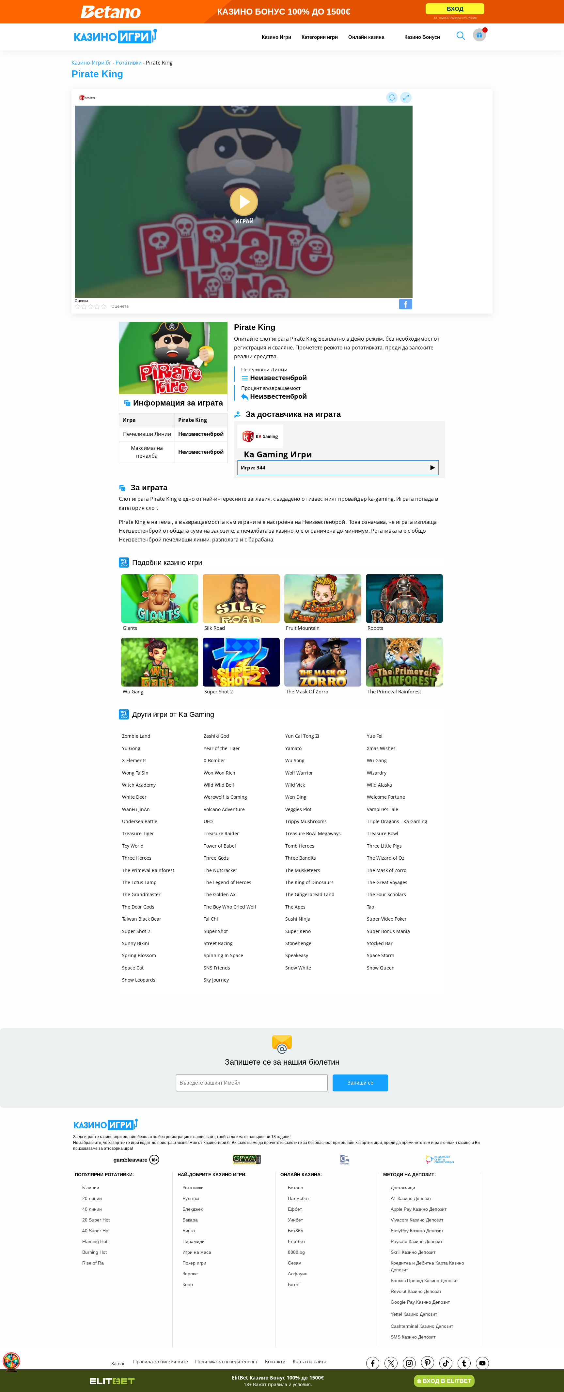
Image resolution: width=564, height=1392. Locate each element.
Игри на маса (196, 1252)
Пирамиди (193, 1241)
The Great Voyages (387, 882)
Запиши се (360, 1083)
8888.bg (296, 1252)
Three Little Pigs (384, 846)
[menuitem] (276, 37)
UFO (208, 821)
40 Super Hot (96, 1230)
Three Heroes (136, 858)
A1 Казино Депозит (411, 1198)
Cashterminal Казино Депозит (422, 1326)
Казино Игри (276, 37)
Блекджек (192, 1209)
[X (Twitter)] (391, 1363)
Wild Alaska (379, 785)
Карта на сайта (309, 1361)
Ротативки (129, 62)
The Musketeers (302, 870)
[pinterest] (427, 1362)
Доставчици (403, 1187)
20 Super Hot (96, 1219)
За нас (118, 1363)
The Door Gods (138, 907)
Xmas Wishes (381, 748)
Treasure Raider (221, 833)
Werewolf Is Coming (225, 797)
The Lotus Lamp (139, 882)
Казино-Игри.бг (91, 62)
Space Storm (380, 955)
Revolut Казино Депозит (416, 1291)
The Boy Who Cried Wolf (230, 907)
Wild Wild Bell (219, 785)
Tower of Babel (220, 846)
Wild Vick (295, 785)
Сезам (295, 1263)
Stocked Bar (380, 943)
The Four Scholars (386, 894)
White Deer (134, 797)
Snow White (298, 968)
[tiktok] (445, 1363)
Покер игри (194, 1263)
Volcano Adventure (224, 809)
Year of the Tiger (222, 748)
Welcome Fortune (386, 797)
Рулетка (190, 1198)
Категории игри (320, 37)
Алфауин (297, 1273)
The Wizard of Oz (385, 858)
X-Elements (134, 760)
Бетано (295, 1187)
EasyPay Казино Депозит (417, 1230)
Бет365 (295, 1230)
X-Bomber (214, 760)
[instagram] (409, 1363)
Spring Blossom (139, 955)
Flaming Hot (94, 1241)
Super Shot (216, 931)
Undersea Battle (139, 821)
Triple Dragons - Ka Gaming (397, 821)
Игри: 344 (253, 467)
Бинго (188, 1230)
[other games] (159, 598)
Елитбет (296, 1241)
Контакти (275, 1361)
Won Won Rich (219, 773)
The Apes (295, 907)
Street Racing (218, 943)
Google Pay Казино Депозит (420, 1302)
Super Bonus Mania (388, 931)
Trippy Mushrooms (306, 821)
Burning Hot (94, 1252)
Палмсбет (298, 1198)
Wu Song (295, 760)
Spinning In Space (223, 955)
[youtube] (482, 1363)
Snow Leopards (138, 980)
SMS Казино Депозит (413, 1337)
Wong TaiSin (135, 773)
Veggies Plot (298, 809)
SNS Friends (217, 968)
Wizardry (376, 773)
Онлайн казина (366, 37)
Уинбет (295, 1219)
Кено (187, 1284)
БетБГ (294, 1284)
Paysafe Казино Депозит (416, 1241)
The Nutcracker (220, 870)
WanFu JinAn (136, 809)
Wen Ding (295, 797)
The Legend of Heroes (227, 882)
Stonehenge (298, 943)
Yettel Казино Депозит (414, 1314)
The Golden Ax (219, 894)
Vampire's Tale (382, 809)
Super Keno (298, 931)
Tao (370, 907)
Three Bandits (300, 858)
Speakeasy (296, 955)
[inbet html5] (282, 11)
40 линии (92, 1209)
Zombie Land (136, 736)
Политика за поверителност (226, 1361)
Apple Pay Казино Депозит (418, 1209)
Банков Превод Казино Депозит (424, 1280)
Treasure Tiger (138, 833)
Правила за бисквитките (160, 1361)
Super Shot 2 (136, 931)
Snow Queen (381, 968)
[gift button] (479, 34)
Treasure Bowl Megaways (313, 833)
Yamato (293, 748)
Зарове (190, 1273)
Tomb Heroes (299, 846)
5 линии (90, 1187)
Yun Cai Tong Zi (302, 736)
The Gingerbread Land (310, 894)
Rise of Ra (93, 1263)
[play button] (243, 201)
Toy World (133, 846)
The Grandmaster (141, 894)
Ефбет (295, 1209)
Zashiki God (216, 736)
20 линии (92, 1198)
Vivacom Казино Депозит (417, 1219)
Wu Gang (377, 760)
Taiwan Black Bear (141, 919)
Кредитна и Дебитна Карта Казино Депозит (427, 1266)
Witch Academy (139, 785)
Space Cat (133, 968)
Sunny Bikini (135, 943)
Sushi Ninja (297, 919)
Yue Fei (375, 736)
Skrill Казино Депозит (413, 1252)
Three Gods (216, 858)
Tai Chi (211, 919)
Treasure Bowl (382, 833)
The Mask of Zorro (386, 870)
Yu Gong (131, 748)
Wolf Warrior (299, 773)
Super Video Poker (387, 919)
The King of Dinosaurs (309, 882)
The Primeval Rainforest (148, 870)
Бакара (190, 1219)
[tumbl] (464, 1363)
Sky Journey (216, 980)
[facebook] (372, 1363)
